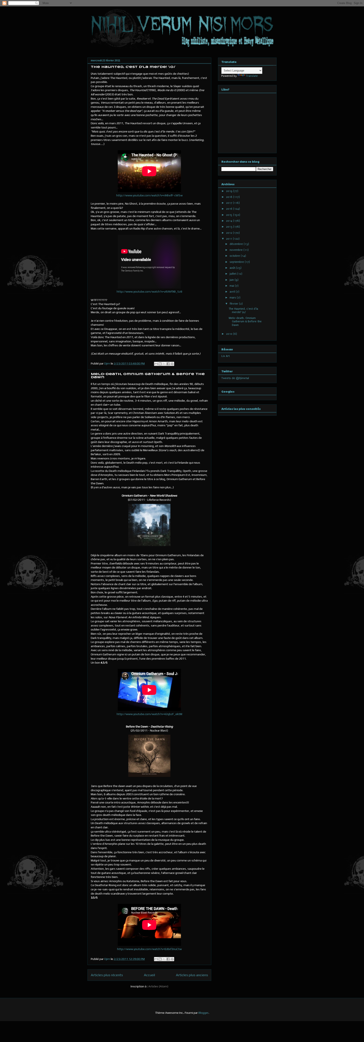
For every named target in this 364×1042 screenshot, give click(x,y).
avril (233, 291)
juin (232, 279)
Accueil (149, 975)
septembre (237, 261)
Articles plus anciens (192, 975)
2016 (229, 208)
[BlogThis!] (160, 364)
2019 (229, 191)
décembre (237, 244)
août (233, 267)
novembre (237, 249)
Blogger (203, 1012)
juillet (233, 273)
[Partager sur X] (164, 364)
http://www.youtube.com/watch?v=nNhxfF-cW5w (149, 195)
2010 (229, 333)
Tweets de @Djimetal (235, 378)
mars (233, 297)
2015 (229, 214)
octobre (235, 255)
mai (232, 285)
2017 (229, 202)
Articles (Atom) (158, 986)
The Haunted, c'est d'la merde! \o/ (133, 67)
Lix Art (225, 356)
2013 (229, 226)
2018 (229, 196)
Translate (252, 75)
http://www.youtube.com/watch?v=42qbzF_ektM (149, 714)
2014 (229, 220)
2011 (229, 238)
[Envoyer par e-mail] (156, 364)
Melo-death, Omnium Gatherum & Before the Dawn (245, 321)
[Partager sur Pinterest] (172, 364)
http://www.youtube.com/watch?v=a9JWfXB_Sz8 (149, 291)
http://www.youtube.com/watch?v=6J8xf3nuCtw (149, 949)
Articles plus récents (107, 975)
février (234, 303)
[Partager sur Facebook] (168, 364)
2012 (229, 232)
